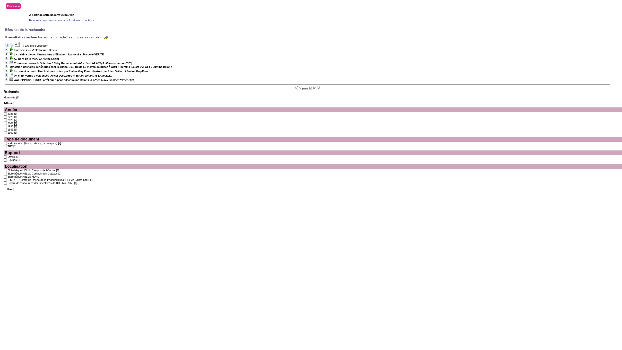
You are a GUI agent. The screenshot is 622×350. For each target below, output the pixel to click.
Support (12, 153)
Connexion (13, 6)
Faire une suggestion (35, 45)
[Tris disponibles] (17, 45)
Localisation (16, 166)
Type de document (22, 139)
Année (11, 110)
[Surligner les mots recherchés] (106, 37)
